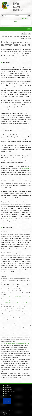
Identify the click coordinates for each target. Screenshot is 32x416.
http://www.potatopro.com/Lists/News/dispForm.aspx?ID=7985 (15, 343)
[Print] (22, 33)
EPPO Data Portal (9, 389)
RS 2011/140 (25, 168)
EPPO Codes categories (10, 391)
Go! (29, 16)
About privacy (8, 395)
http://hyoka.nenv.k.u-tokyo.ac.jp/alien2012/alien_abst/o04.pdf (15, 296)
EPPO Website (8, 387)
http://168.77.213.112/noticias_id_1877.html (11, 335)
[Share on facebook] (25, 33)
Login (16, 21)
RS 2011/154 (9, 218)
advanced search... (26, 18)
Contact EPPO (8, 385)
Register (16, 23)
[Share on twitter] (29, 33)
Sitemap (6, 393)
